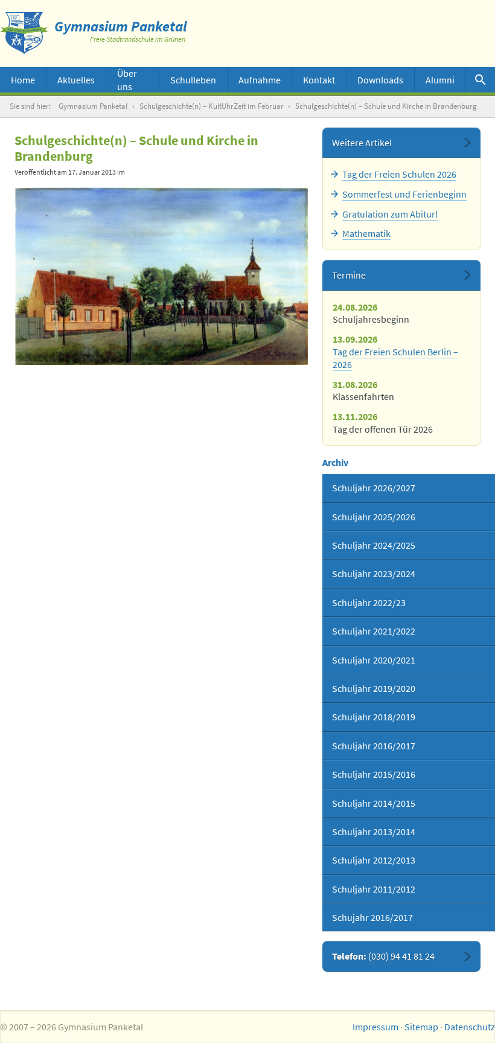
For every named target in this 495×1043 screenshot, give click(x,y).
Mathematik (366, 233)
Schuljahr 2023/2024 (373, 573)
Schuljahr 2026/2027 (373, 488)
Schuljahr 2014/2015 (373, 803)
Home (23, 80)
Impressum (375, 1027)
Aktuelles (76, 80)
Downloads (380, 80)
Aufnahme (259, 80)
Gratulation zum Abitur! (390, 214)
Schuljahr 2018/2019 (373, 717)
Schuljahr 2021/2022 (373, 631)
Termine (349, 275)
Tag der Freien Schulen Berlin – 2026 (395, 358)
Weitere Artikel (362, 143)
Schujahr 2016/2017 (372, 917)
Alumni (440, 80)
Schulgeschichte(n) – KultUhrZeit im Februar (211, 106)
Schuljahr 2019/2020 (373, 688)
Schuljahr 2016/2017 (373, 746)
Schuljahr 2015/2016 (373, 774)
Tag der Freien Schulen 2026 (399, 174)
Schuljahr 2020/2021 (373, 660)
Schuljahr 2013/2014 (373, 831)
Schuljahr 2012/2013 (373, 860)
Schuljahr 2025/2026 (373, 517)
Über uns (127, 79)
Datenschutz (469, 1027)
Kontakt (319, 80)
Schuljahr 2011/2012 (373, 889)
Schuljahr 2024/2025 (373, 545)
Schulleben (193, 80)
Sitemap (421, 1027)
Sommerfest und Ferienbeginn (404, 194)
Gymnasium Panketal (93, 106)
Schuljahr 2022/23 (369, 602)
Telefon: (383, 956)
